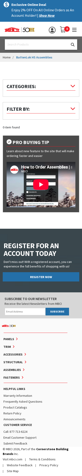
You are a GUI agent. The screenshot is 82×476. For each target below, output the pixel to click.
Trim (7, 347)
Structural (13, 362)
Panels (8, 339)
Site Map (13, 471)
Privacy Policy (48, 465)
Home (7, 57)
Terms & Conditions (42, 459)
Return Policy (12, 413)
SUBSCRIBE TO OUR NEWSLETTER (31, 298)
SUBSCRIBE (57, 311)
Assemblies (12, 370)
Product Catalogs (15, 407)
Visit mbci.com (12, 459)
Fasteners (11, 377)
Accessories (13, 354)
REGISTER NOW (41, 277)
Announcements (14, 419)
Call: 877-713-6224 (15, 432)
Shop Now (47, 15)
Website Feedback (20, 465)
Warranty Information (17, 396)
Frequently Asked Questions (22, 401)
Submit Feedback (15, 443)
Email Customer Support (19, 437)
